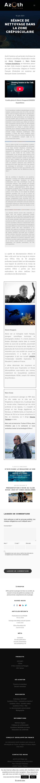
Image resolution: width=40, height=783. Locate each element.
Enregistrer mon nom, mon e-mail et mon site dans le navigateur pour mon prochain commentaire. (19, 553)
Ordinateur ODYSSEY (20, 699)
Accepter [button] (25, 777)
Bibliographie (20, 710)
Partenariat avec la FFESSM (19, 615)
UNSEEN (32, 356)
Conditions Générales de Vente (20, 727)
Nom (5, 543)
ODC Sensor (20, 668)
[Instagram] (17, 605)
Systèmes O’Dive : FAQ (20, 706)
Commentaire (8, 526)
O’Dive (20, 663)
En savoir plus (20, 780)
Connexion (20, 637)
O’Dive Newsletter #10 (19, 625)
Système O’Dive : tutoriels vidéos (20, 703)
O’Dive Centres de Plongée (20, 666)
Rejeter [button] (33, 777)
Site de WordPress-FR (20, 643)
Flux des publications (20, 639)
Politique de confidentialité (20, 725)
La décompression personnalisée (20, 708)
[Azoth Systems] (13, 5)
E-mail (17, 543)
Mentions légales (20, 723)
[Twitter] (26, 605)
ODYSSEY (20, 661)
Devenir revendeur (20, 686)
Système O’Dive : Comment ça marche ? (20, 701)
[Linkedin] (23, 605)
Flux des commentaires (20, 641)
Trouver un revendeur (20, 684)
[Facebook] (14, 605)
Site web (28, 543)
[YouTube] (20, 605)
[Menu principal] (34, 5)
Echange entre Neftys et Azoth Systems (19, 620)
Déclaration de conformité (20, 729)
